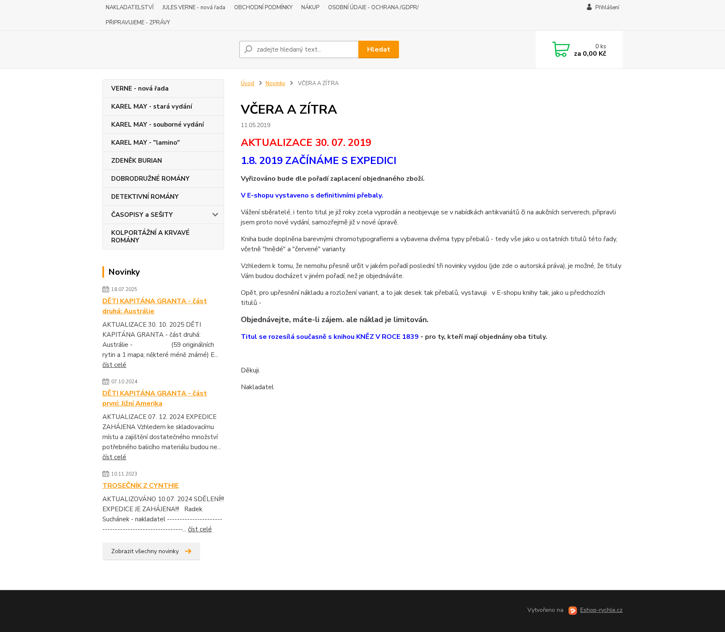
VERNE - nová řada (140, 88)
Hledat (378, 49)
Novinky (275, 83)
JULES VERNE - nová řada (193, 7)
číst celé (114, 365)
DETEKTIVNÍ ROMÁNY (145, 196)
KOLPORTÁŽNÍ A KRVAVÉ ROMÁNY (150, 236)
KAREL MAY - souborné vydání (157, 124)
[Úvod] (167, 49)
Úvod (247, 83)
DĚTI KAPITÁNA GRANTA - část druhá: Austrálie (154, 306)
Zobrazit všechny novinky (145, 551)
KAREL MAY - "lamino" (145, 142)
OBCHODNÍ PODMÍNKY (263, 7)
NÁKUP (310, 7)
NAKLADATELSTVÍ (130, 7)
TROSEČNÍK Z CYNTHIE (140, 485)
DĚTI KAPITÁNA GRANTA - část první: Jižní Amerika (154, 398)
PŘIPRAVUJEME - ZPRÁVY (138, 22)
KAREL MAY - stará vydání (151, 106)
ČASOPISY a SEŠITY (142, 215)
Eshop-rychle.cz (601, 610)
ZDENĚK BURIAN (136, 160)
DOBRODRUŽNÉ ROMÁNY (150, 178)
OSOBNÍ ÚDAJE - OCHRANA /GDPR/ (373, 7)
